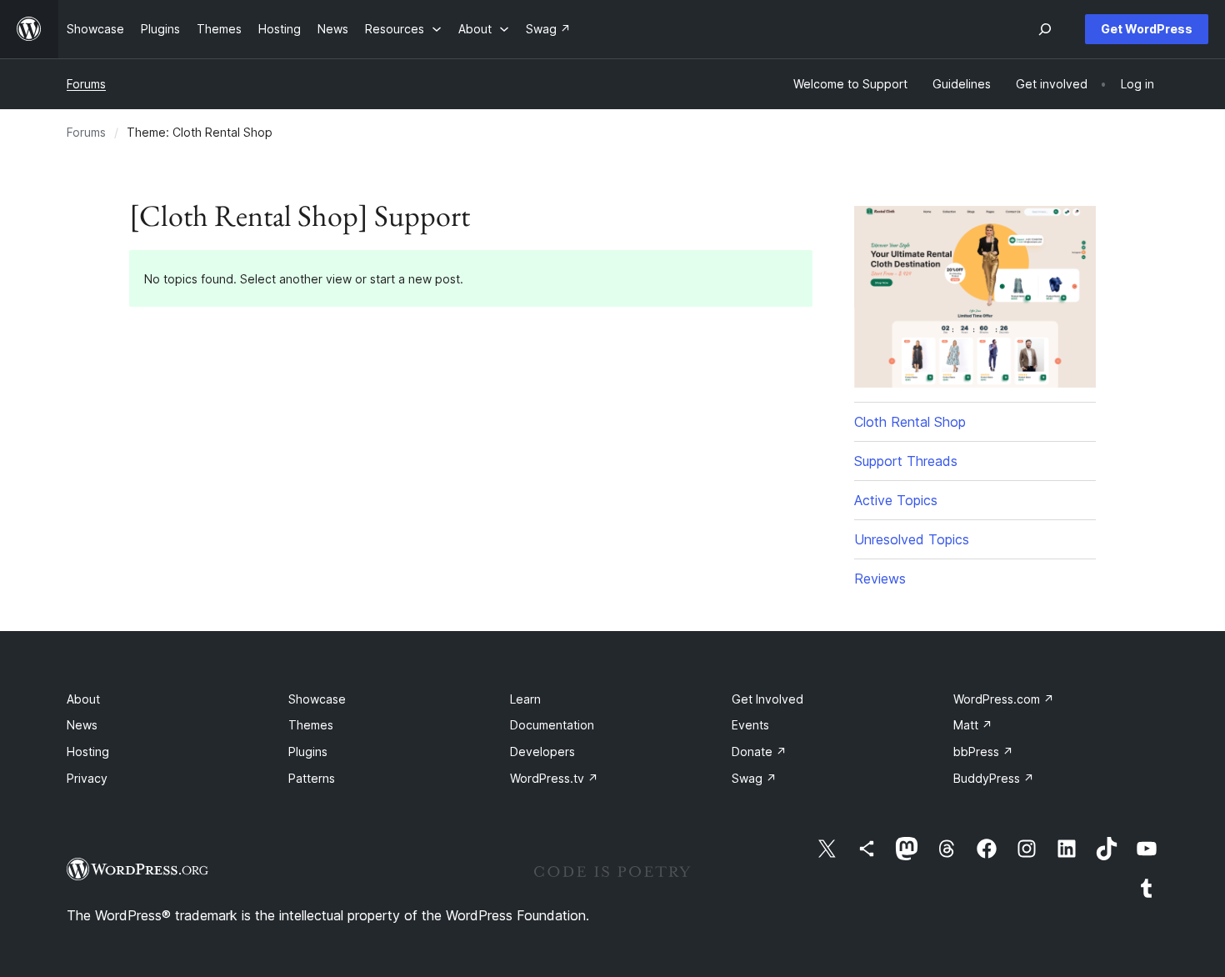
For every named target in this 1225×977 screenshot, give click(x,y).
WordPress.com (1003, 699)
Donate (759, 751)
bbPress (983, 751)
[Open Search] (1045, 29)
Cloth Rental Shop (910, 421)
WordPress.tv (554, 778)
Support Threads (906, 461)
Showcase (317, 699)
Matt (972, 725)
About (83, 699)
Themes (310, 725)
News (82, 725)
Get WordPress (1146, 29)
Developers (542, 751)
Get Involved (767, 699)
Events (750, 725)
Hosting (88, 751)
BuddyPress (993, 778)
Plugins (308, 751)
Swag (754, 778)
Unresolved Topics (911, 539)
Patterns (311, 778)
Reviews (880, 578)
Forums (86, 84)
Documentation (552, 725)
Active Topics (896, 500)
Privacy (87, 778)
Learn (525, 699)
